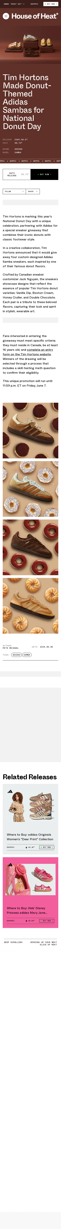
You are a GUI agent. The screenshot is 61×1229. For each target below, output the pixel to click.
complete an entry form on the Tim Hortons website (28, 352)
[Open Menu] (6, 16)
